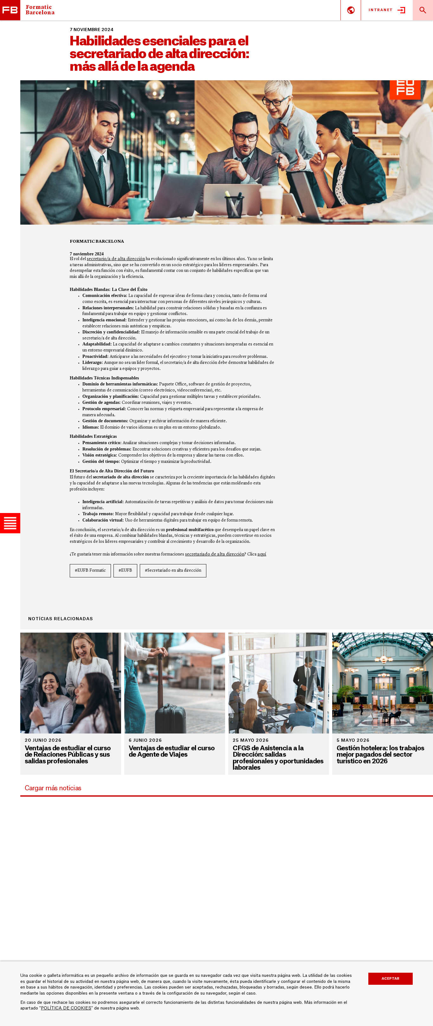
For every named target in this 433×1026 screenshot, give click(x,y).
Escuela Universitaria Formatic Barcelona (10, 10)
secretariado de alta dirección (214, 554)
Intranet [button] (381, 10)
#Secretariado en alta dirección (173, 571)
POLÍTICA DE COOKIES (66, 1008)
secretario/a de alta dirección (116, 259)
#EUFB (125, 571)
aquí (261, 554)
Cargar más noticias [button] (53, 788)
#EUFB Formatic (90, 571)
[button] (10, 523)
